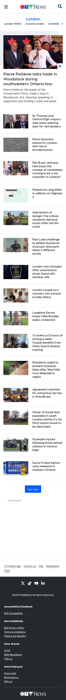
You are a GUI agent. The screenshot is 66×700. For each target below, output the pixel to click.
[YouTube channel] (36, 583)
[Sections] (6, 6)
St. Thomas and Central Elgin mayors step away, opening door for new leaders (46, 121)
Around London (34, 23)
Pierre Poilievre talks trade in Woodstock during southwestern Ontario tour (30, 79)
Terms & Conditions (14, 631)
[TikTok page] (30, 583)
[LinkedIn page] (43, 583)
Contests (53, 23)
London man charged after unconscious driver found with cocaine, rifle (47, 272)
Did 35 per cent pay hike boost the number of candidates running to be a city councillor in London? (47, 170)
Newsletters (52, 566)
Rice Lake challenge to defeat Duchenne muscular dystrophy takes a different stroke (46, 246)
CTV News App (12, 566)
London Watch (12, 23)
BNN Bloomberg (13, 654)
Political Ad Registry (15, 635)
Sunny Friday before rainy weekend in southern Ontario (46, 466)
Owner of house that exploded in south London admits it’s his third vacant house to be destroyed (47, 419)
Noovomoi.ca (11, 677)
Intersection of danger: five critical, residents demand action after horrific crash (45, 219)
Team (7, 570)
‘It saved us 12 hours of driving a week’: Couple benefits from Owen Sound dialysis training (47, 342)
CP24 (7, 650)
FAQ (41, 566)
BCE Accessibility (13, 613)
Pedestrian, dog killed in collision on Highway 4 (47, 193)
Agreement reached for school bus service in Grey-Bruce (47, 393)
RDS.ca (8, 681)
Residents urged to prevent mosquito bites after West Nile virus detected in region (46, 369)
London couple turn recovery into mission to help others (46, 293)
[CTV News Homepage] (33, 7)
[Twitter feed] (23, 583)
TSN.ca (8, 658)
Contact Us (30, 566)
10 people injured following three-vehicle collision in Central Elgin (47, 445)
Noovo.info (10, 673)
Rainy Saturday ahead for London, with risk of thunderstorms (45, 145)
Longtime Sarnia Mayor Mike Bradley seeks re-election (45, 316)
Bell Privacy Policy (14, 627)
